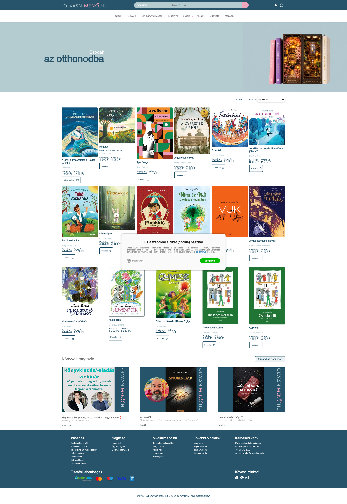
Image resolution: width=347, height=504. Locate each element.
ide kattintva (201, 252)
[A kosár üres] (282, 5)
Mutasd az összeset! (270, 359)
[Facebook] (236, 477)
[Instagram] (247, 477)
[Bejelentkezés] (276, 5)
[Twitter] (242, 477)
